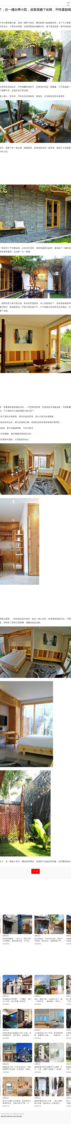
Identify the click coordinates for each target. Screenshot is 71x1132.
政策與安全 (9, 1116)
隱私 (17, 1116)
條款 (14, 1116)
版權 (20, 1116)
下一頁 (35, 871)
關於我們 (3, 1116)
